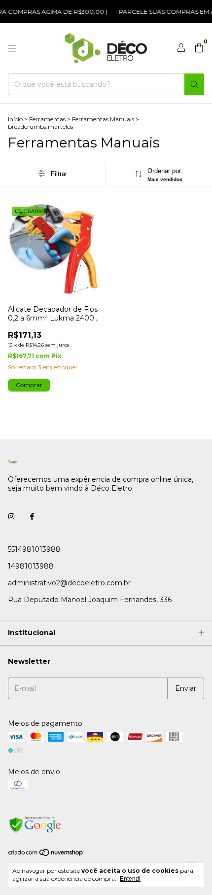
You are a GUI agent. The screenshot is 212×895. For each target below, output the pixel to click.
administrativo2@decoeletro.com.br (69, 582)
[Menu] (12, 48)
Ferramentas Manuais (103, 119)
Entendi (130, 878)
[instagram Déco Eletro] (11, 516)
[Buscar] (194, 84)
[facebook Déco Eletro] (32, 516)
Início (15, 119)
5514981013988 (34, 549)
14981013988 (31, 566)
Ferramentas (47, 119)
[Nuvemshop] (46, 855)
